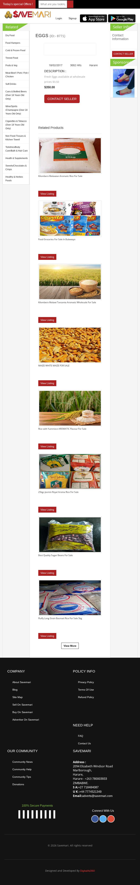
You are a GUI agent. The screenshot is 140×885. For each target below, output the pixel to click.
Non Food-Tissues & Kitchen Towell (15, 138)
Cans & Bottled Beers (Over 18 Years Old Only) (16, 95)
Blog (15, 689)
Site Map (17, 697)
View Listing (47, 193)
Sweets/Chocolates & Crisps (16, 167)
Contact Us (84, 743)
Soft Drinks (10, 84)
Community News (22, 761)
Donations (18, 784)
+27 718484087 (88, 787)
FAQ (80, 735)
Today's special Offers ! (18, 4)
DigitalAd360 (87, 870)
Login (59, 18)
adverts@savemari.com (97, 795)
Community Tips (21, 776)
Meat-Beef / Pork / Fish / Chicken (17, 75)
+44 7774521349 (90, 791)
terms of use (86, 689)
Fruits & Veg (11, 65)
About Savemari (21, 682)
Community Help (22, 769)
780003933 (99, 778)
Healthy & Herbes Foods (14, 179)
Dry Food (10, 35)
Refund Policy (86, 697)
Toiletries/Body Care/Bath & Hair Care (16, 149)
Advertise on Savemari (25, 719)
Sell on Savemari (22, 704)
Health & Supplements (16, 158)
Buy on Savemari (22, 712)
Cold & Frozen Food (15, 50)
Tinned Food (11, 58)
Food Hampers (12, 43)
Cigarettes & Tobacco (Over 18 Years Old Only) (16, 125)
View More (70, 645)
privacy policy (86, 682)
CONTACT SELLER (62, 99)
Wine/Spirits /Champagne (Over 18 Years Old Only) (16, 110)
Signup (73, 18)
